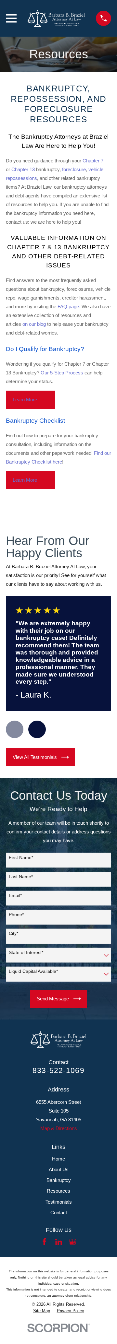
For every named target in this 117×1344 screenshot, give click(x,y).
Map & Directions (58, 1128)
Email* (15, 895)
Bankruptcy (58, 1180)
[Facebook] (44, 1241)
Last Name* (21, 876)
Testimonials (59, 1202)
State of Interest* (26, 952)
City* (13, 933)
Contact (58, 1212)
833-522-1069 (58, 1071)
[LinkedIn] (58, 1241)
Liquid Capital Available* (33, 971)
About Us (59, 1169)
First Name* (21, 857)
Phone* (16, 914)
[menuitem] (41, 1311)
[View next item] (37, 729)
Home (58, 1158)
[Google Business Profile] (72, 1241)
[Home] (56, 18)
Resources (58, 1191)
